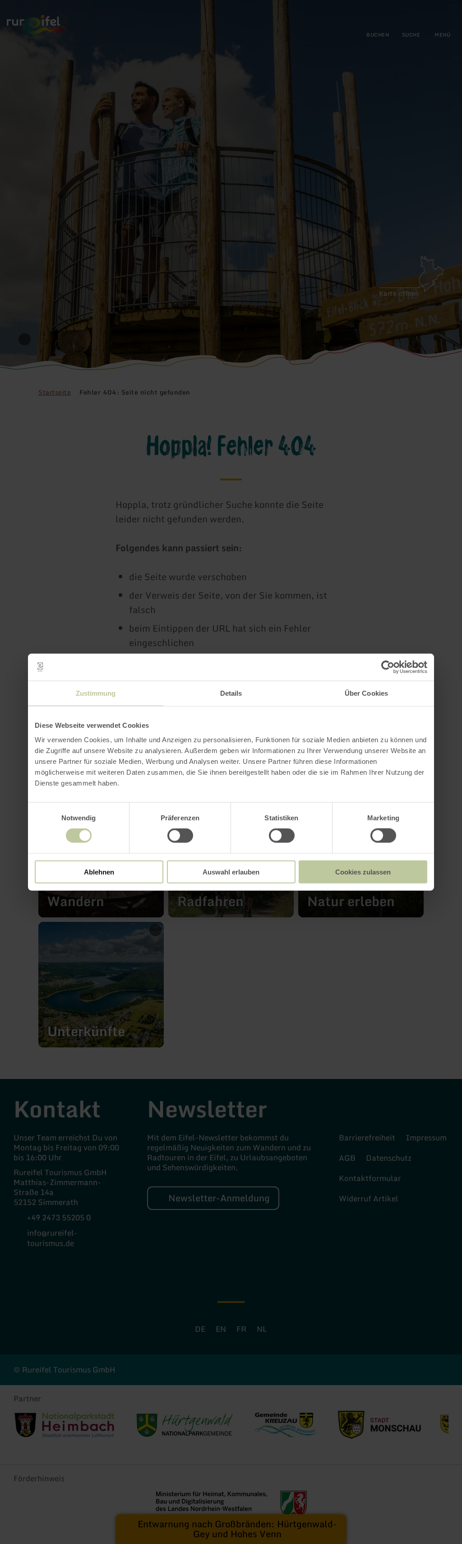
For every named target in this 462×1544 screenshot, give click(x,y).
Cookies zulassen (363, 871)
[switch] (180, 835)
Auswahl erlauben (231, 871)
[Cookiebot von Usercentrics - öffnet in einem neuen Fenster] (387, 667)
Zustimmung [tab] (96, 693)
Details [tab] (231, 693)
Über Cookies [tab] (366, 693)
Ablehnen (99, 871)
